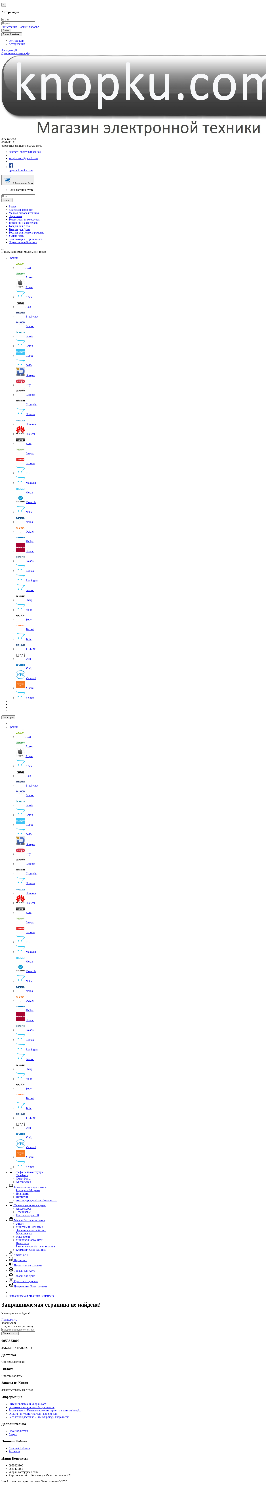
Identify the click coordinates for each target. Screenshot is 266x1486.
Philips (29, 541)
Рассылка (14, 1451)
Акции (13, 1434)
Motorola (31, 502)
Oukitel (30, 531)
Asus (28, 306)
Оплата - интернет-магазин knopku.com (33, 1413)
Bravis (29, 336)
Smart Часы (20, 1254)
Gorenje (30, 394)
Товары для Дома (19, 229)
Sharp (29, 600)
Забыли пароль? (29, 26)
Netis (29, 512)
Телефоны (22, 1175)
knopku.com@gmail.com (23, 158)
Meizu (29, 492)
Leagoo (30, 453)
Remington (32, 580)
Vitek (29, 668)
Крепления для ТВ (27, 1215)
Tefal (28, 639)
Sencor (30, 590)
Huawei (30, 433)
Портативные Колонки (23, 242)
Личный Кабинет (19, 1448)
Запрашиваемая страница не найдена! (32, 1295)
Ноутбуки (22, 1196)
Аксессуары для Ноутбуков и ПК (36, 1200)
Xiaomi (30, 688)
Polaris (29, 560)
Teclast (30, 629)
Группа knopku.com (21, 170)
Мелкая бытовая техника (24, 213)
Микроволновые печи (29, 1239)
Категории (8, 717)
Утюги (20, 1223)
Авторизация (17, 43)
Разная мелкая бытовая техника (35, 1246)
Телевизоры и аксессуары (24, 219)
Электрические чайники (31, 1230)
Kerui (29, 443)
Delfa (29, 365)
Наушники (15, 216)
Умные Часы (16, 235)
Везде (12, 206)
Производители (18, 1430)
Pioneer (30, 551)
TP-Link (30, 648)
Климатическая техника (31, 1249)
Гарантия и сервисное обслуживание (31, 1407)
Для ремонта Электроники (30, 1286)
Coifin (29, 345)
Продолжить (9, 1319)
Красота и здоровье (21, 209)
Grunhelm (31, 404)
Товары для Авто (19, 226)
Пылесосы (22, 1243)
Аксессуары (23, 1181)
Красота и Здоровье (25, 1281)
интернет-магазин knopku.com (27, 1403)
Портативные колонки (27, 1265)
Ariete (29, 297)
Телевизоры (23, 1211)
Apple (29, 287)
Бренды (13, 257)
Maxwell (31, 482)
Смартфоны (23, 1178)
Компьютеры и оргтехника (25, 239)
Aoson (29, 277)
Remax (30, 570)
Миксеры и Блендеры (29, 1226)
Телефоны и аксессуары (23, 222)
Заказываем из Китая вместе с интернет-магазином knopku (45, 1410)
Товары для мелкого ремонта (26, 232)
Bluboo (30, 326)
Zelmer (30, 697)
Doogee (30, 375)
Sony (29, 619)
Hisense (30, 414)
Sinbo (29, 609)
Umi (28, 658)
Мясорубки (23, 1236)
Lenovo (30, 463)
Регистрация (9, 26)
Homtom (31, 424)
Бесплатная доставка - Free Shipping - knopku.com (39, 1416)
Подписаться (10, 1333)
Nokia (29, 521)
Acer (28, 267)
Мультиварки (24, 1233)
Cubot (29, 355)
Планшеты (22, 1193)
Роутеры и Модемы (28, 1190)
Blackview (32, 316)
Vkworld (31, 678)
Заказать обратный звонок (25, 151)
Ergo (28, 384)
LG (28, 472)
